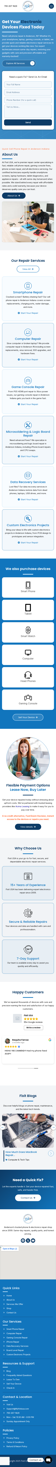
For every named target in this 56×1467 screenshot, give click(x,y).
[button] (51, 6)
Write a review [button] (33, 1027)
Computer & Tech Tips (18, 1159)
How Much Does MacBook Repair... (21, 1153)
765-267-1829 (10, 6)
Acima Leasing (22, 806)
